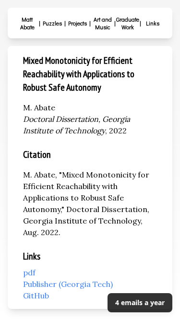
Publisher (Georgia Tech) (68, 284)
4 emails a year (140, 302)
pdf (29, 272)
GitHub (36, 295)
